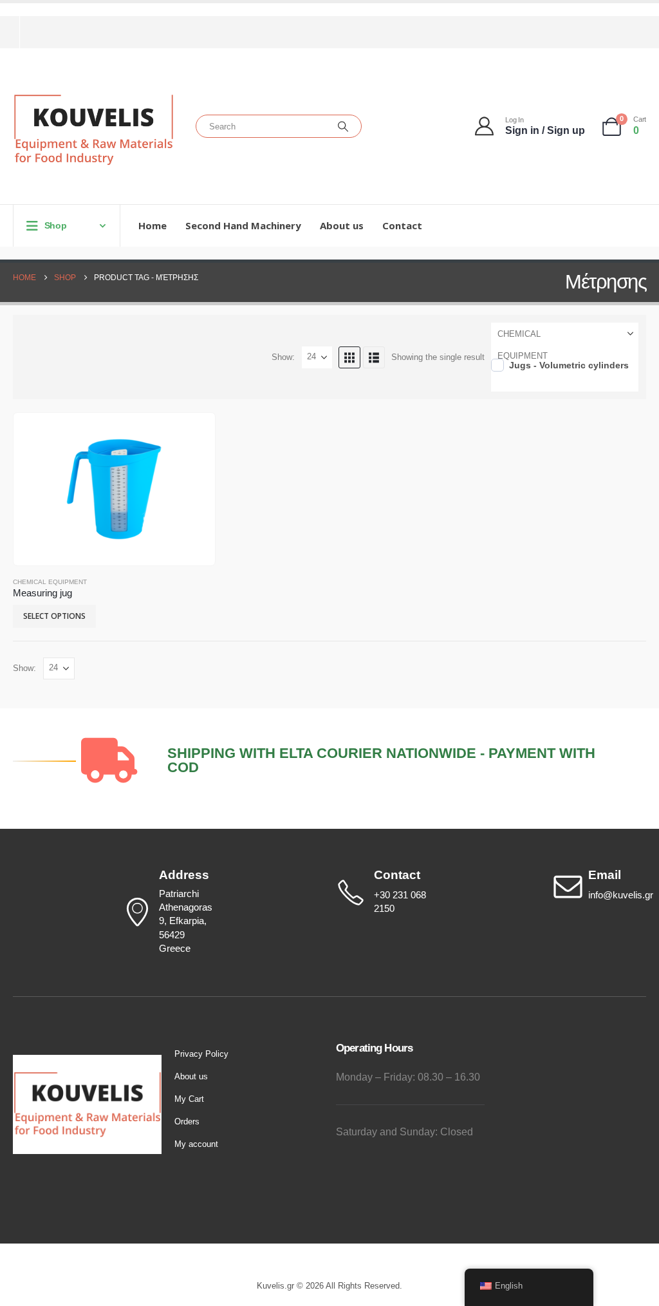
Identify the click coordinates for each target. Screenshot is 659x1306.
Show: (283, 357)
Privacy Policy (201, 1054)
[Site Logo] (93, 130)
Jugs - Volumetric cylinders (569, 365)
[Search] (343, 126)
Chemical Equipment (50, 581)
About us (342, 225)
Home (152, 225)
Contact (402, 225)
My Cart (189, 1099)
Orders (187, 1121)
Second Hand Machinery (243, 225)
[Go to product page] (113, 489)
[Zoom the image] (87, 1061)
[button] (349, 357)
